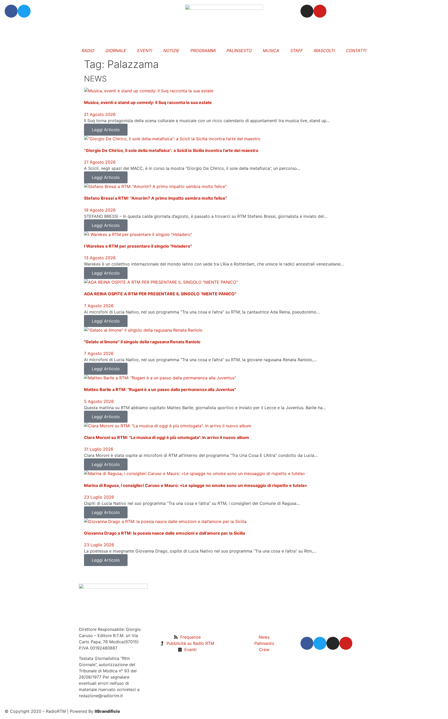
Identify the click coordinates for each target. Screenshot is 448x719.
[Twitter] (24, 11)
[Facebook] (11, 11)
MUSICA (271, 50)
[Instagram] (306, 11)
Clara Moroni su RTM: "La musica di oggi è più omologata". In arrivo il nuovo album (166, 437)
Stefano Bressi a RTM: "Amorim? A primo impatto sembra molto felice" (155, 198)
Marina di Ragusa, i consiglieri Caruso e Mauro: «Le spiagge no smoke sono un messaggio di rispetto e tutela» (195, 485)
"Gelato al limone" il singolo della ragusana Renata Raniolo (142, 341)
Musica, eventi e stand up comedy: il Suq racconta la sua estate (148, 102)
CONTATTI (356, 50)
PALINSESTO (239, 50)
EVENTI (145, 50)
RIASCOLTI (324, 50)
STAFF (296, 50)
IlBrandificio (107, 711)
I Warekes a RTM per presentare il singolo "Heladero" (138, 246)
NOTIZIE (171, 50)
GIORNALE (116, 50)
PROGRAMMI (203, 50)
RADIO (88, 50)
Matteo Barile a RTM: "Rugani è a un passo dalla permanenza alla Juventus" (160, 389)
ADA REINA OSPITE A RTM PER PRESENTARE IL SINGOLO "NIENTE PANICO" (160, 293)
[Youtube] (319, 11)
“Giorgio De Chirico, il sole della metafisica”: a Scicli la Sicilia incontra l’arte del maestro (171, 150)
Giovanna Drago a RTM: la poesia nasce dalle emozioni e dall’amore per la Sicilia (164, 533)
